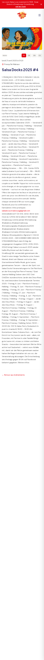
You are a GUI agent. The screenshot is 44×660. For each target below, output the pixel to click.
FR (24, 55)
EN (34, 55)
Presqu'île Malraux (12, 64)
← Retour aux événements (13, 375)
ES (40, 55)
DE (29, 55)
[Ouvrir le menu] (39, 15)
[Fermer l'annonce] (41, 4)
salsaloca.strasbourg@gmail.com (16, 210)
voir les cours (20, 6)
